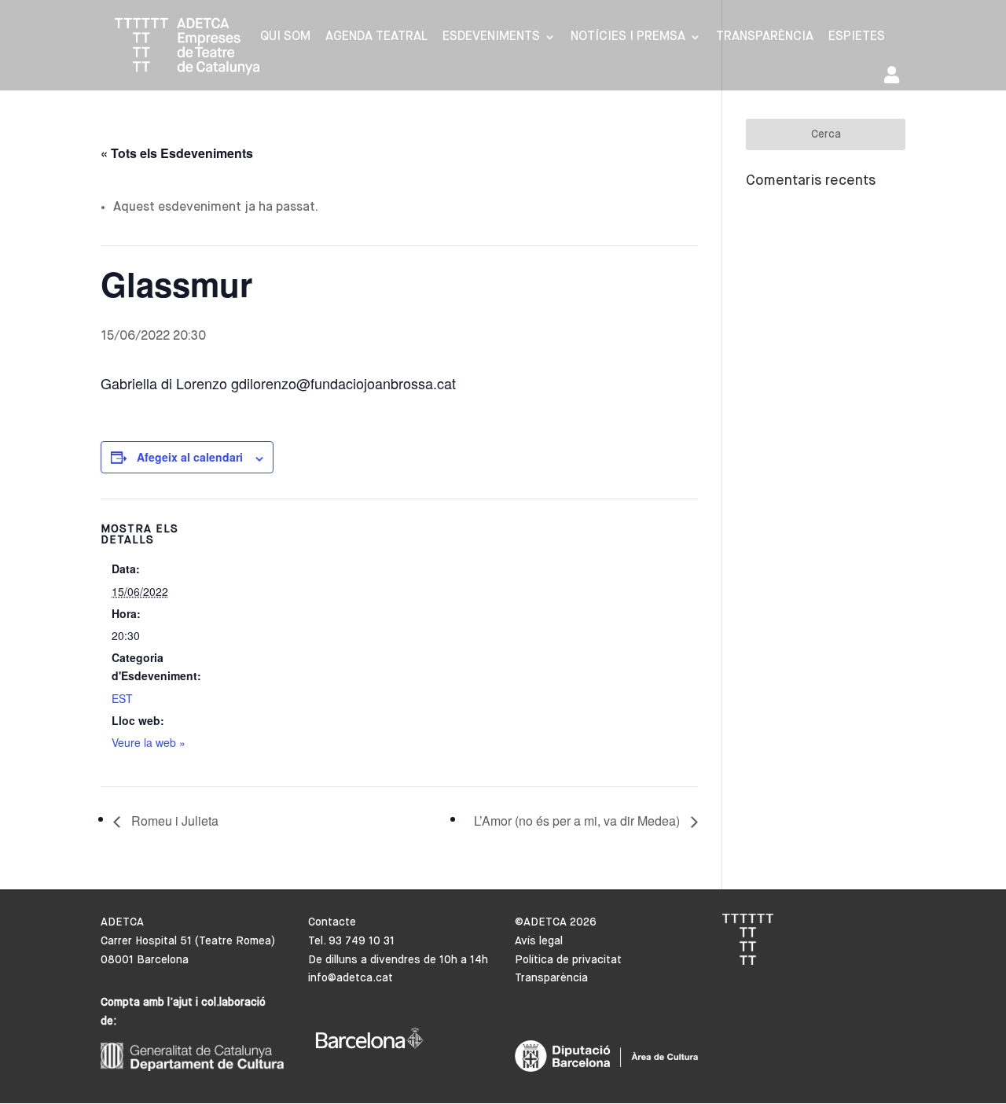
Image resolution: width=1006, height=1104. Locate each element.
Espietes (856, 37)
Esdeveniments (491, 37)
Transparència (764, 37)
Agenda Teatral (376, 37)
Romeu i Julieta (173, 820)
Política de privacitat (568, 960)
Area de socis (894, 78)
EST (122, 698)
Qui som (285, 37)
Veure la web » (148, 742)
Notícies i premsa (628, 37)
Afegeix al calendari (190, 457)
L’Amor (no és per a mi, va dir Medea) (578, 820)
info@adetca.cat (350, 978)
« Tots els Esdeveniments (177, 153)
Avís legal (539, 941)
